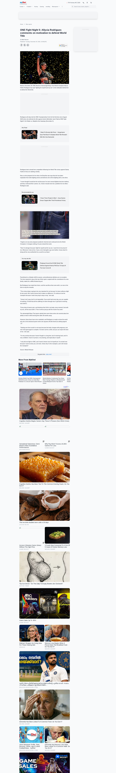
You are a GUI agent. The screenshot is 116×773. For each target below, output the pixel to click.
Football (29, 6)
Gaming (42, 6)
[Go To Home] (21, 45)
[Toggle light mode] (91, 2)
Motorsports (55, 6)
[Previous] (21, 373)
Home (21, 24)
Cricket (21, 6)
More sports (29, 24)
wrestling (48, 6)
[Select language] (83, 2)
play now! (49, 354)
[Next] (68, 373)
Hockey (36, 6)
